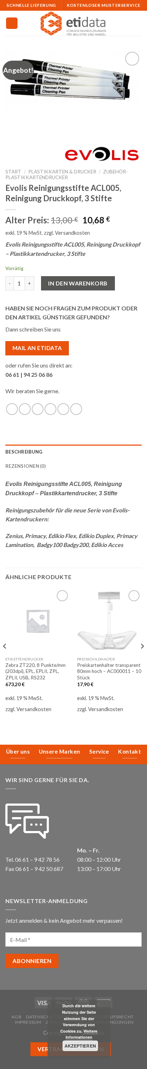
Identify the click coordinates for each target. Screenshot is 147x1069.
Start (13, 171)
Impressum (28, 1022)
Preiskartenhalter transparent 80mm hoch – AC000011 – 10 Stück (109, 671)
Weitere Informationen (82, 1034)
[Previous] (5, 661)
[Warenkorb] (138, 23)
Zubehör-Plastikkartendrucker (66, 174)
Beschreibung (23, 452)
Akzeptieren (80, 1046)
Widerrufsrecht (113, 1016)
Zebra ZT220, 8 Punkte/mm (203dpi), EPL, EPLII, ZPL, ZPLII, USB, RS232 (35, 671)
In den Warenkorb (78, 283)
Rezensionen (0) (25, 466)
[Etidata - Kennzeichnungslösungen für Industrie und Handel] (73, 23)
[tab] (73, 452)
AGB (16, 1016)
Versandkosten (72, 233)
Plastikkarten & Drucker (62, 171)
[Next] (142, 661)
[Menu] (11, 23)
